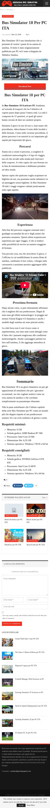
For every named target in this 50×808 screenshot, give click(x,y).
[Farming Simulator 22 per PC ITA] (7, 723)
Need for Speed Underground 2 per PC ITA (31, 706)
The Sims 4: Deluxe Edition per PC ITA (29, 652)
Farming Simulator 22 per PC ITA (27, 719)
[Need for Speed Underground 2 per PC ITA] (7, 709)
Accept (21, 805)
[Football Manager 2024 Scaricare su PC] (7, 683)
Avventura (8, 16)
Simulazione (11, 516)
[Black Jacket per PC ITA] (36, 510)
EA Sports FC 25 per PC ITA (26, 733)
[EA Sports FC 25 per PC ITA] (7, 736)
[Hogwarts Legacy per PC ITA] (7, 669)
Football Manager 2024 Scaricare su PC (29, 679)
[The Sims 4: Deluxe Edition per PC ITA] (7, 656)
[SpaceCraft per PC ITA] (36, 535)
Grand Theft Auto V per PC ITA (27, 639)
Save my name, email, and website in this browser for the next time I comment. (25, 616)
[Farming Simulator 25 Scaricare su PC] (7, 696)
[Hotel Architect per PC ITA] (14, 510)
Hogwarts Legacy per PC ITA (26, 666)
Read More (31, 805)
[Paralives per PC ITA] (14, 535)
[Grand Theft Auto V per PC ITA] (7, 642)
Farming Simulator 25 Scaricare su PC (29, 692)
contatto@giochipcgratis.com (20, 771)
